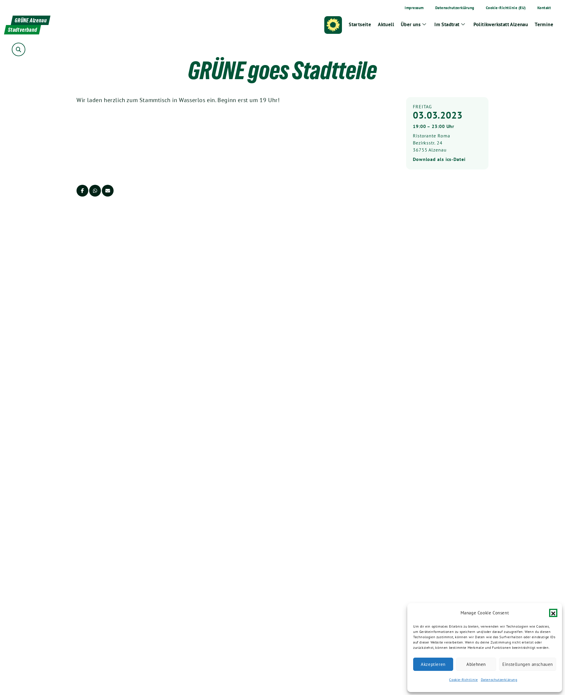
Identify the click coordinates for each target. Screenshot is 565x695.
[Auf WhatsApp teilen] (95, 191)
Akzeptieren (433, 664)
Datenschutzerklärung (499, 679)
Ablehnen (476, 664)
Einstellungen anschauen (527, 664)
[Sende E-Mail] (108, 191)
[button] (553, 613)
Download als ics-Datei (439, 159)
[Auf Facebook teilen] (82, 191)
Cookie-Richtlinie (463, 679)
